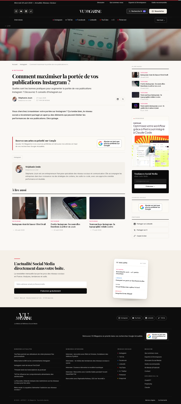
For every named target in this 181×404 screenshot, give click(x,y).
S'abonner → (150, 186)
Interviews (18, 20)
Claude (147, 387)
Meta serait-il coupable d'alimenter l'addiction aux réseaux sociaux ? (35, 389)
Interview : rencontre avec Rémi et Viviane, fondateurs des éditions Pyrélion (87, 355)
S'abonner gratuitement (50, 291)
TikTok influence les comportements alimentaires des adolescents (33, 375)
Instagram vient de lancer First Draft (27, 365)
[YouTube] (21, 11)
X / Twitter (122, 371)
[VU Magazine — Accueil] (90, 11)
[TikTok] (31, 11)
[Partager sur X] (123, 99)
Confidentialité (162, 400)
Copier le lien (142, 236)
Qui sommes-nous (116, 2)
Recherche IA (138, 11)
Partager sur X (142, 230)
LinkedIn (93, 20)
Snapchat (122, 378)
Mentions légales (150, 400)
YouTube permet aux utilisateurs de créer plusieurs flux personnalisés (34, 355)
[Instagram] (16, 11)
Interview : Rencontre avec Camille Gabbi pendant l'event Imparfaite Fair (86, 373)
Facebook (81, 20)
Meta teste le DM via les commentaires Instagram (32, 361)
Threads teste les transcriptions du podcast (30, 370)
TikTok (70, 20)
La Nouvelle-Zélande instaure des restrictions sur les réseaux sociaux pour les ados (36, 382)
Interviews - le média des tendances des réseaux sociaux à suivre (87, 362)
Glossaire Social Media (153, 360)
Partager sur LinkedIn (144, 224)
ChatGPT (148, 380)
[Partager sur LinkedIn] (118, 99)
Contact (147, 371)
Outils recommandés (159, 2)
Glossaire (100, 2)
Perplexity (148, 384)
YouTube (104, 20)
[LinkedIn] (26, 11)
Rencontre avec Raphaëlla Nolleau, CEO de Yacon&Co (85, 378)
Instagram (58, 20)
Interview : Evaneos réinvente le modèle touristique (84, 367)
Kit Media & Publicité (152, 367)
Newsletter (159, 11)
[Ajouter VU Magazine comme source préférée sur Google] (109, 143)
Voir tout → (161, 20)
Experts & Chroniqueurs (137, 2)
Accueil (14, 64)
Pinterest (122, 20)
